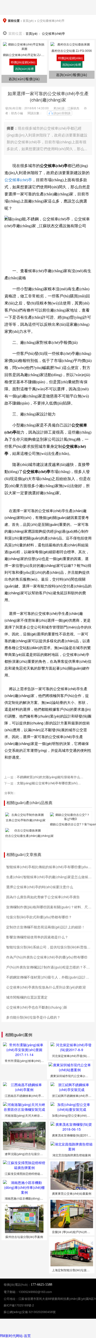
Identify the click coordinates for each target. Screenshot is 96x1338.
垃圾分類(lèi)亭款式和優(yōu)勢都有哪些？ (39, 916)
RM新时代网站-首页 (15, 1335)
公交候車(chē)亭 (53, 33)
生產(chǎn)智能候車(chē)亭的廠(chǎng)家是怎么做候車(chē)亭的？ (49, 876)
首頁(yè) (28, 20)
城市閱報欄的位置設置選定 (27, 997)
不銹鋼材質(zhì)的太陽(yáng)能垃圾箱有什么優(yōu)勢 (50, 777)
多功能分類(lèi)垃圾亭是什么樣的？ (33, 1017)
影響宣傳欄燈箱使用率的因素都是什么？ (37, 936)
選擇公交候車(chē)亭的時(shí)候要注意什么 (39, 886)
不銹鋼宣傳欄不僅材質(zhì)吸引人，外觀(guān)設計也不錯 (49, 977)
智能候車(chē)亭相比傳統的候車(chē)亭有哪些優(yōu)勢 (49, 866)
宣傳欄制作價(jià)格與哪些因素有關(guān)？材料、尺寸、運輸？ (49, 906)
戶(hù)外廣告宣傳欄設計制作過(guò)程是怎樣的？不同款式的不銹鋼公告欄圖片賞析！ (49, 967)
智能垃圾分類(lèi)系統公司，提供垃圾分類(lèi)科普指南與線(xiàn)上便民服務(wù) (49, 946)
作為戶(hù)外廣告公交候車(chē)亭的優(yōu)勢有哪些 (46, 957)
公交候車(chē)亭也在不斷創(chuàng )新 (36, 1007)
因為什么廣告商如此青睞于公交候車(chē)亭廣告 (43, 896)
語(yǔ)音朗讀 (61, 113)
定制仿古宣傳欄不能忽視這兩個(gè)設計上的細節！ (45, 926)
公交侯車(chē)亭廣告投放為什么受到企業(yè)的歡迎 (46, 987)
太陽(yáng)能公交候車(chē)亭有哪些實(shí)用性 (50, 783)
